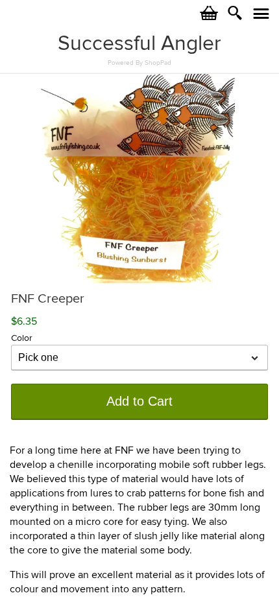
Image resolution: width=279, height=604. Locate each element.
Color (21, 337)
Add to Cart (139, 401)
